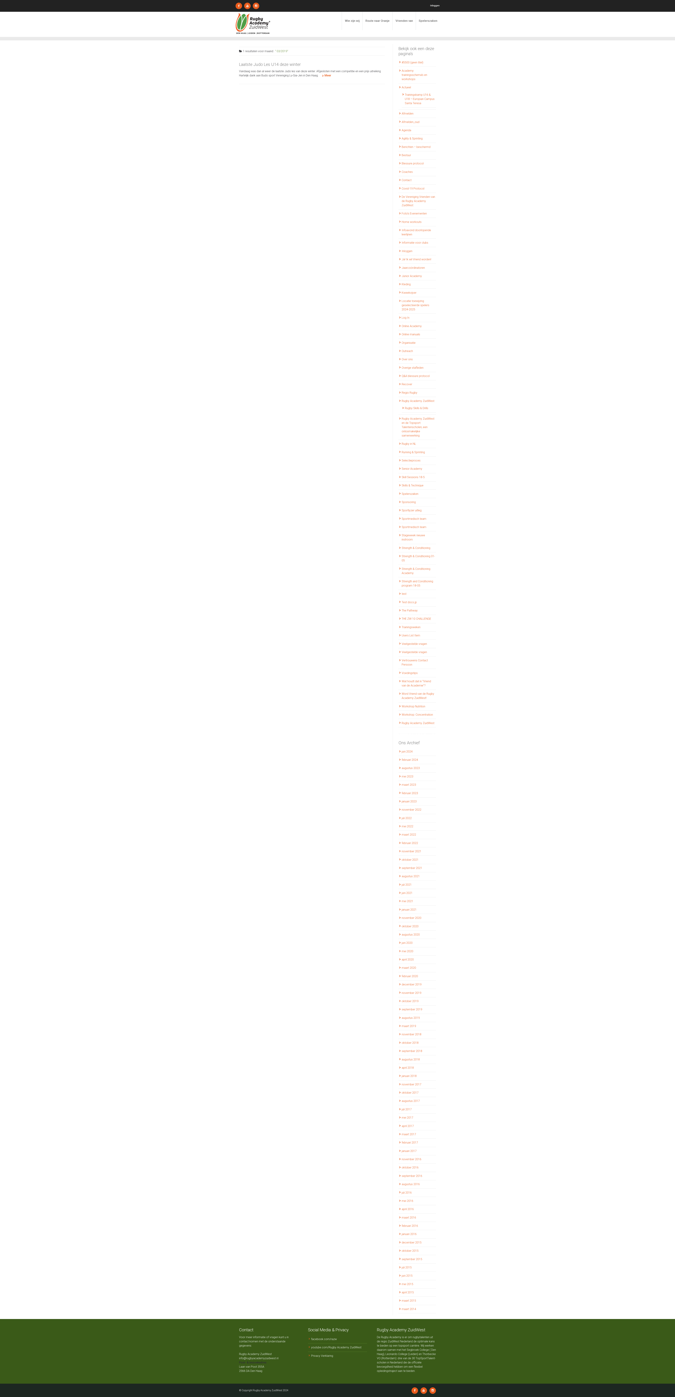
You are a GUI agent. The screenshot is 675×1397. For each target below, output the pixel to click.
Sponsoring (409, 502)
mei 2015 (407, 1284)
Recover (407, 384)
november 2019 (411, 993)
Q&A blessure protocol (416, 376)
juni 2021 (407, 893)
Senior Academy (412, 468)
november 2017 (411, 1084)
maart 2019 (409, 1026)
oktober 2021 (410, 859)
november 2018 (411, 1034)
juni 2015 (407, 1275)
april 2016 (408, 1209)
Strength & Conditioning (416, 548)
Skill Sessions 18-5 (413, 477)
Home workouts (412, 222)
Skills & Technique (412, 485)
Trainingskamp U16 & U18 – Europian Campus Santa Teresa (420, 99)
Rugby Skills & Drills (416, 408)
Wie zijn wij (352, 20)
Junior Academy (412, 276)
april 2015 (408, 1292)
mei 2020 (407, 951)
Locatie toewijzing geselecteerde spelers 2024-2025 (415, 305)
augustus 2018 (411, 1059)
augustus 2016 (411, 1184)
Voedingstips (410, 673)
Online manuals (411, 334)
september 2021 (412, 868)
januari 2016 (409, 1234)
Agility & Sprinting (412, 138)
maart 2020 (409, 967)
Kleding (406, 284)
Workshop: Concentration (417, 714)
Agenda (406, 130)
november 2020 (411, 918)
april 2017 (408, 1126)
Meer (327, 75)
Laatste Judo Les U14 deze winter (270, 64)
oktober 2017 (410, 1092)
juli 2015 (407, 1267)
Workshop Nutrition (413, 706)
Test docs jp (409, 602)
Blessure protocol (413, 163)
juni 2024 (407, 751)
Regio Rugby (409, 392)
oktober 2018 (410, 1042)
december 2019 (412, 984)
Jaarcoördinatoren (413, 267)
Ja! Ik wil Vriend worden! (416, 259)
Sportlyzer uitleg (412, 510)
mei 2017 (407, 1117)
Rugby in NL (409, 443)
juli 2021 (407, 884)
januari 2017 (409, 1151)
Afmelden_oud (410, 122)
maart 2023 (409, 784)
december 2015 (412, 1242)
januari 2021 (409, 909)
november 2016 (411, 1159)
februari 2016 (410, 1225)
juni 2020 (407, 943)
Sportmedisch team (414, 518)
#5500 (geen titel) (412, 62)
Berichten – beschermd (416, 147)
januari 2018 (409, 1076)
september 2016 (412, 1176)
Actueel (406, 87)
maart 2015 (409, 1300)
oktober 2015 (410, 1250)
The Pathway (410, 610)
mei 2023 (407, 776)
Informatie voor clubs (415, 242)
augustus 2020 (411, 934)
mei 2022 (407, 826)
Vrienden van (404, 20)
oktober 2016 (410, 1167)
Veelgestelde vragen (414, 644)
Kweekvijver (409, 292)
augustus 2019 (411, 1018)
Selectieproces (411, 460)
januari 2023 (409, 801)
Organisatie (409, 342)
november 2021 (411, 851)
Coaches (407, 172)
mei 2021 (407, 901)
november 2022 (411, 809)
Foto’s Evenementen (414, 213)
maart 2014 (409, 1309)
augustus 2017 (411, 1101)
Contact (407, 180)
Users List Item (411, 635)
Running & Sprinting (413, 452)
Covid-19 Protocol (413, 188)
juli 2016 (407, 1192)
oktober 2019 (410, 1001)
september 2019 (412, 1009)
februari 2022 (410, 843)
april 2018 (408, 1067)
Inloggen (434, 5)
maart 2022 (409, 834)
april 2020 (408, 959)
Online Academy (412, 326)
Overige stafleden (412, 367)
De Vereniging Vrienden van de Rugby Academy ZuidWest (418, 201)
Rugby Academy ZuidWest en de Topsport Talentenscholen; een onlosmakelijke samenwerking (418, 427)
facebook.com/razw (324, 1339)
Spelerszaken (428, 20)
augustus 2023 (411, 768)
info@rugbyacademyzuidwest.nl (258, 1358)
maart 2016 (409, 1217)
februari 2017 (410, 1142)
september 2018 (412, 1051)
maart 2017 (409, 1134)
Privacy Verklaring (322, 1355)
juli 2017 (407, 1109)
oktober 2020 (410, 926)
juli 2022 (407, 818)
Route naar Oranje (377, 20)
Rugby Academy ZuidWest (418, 401)
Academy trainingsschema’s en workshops (414, 75)
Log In (405, 317)
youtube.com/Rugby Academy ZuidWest (336, 1347)
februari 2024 (410, 759)
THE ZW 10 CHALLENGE (416, 618)
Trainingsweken (411, 627)
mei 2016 (407, 1201)
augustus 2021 (411, 876)
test (404, 593)
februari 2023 (410, 793)
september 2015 (412, 1259)
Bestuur (406, 155)
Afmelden (407, 113)
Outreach (407, 351)
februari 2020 (410, 976)
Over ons (407, 359)
